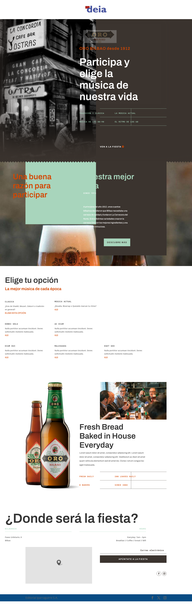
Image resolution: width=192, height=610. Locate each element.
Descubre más (117, 242)
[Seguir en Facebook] (159, 573)
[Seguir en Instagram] (164, 573)
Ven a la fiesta (110, 147)
